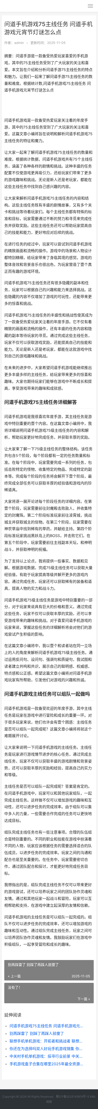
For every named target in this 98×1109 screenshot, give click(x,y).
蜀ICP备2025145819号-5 (72, 1096)
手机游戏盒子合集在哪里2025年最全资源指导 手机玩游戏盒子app (47, 1063)
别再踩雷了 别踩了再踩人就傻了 (37, 1033)
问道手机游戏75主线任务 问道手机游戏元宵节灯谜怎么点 (47, 1025)
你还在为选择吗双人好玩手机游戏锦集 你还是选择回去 (47, 1048)
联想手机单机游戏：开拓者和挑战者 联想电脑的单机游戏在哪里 (47, 1041)
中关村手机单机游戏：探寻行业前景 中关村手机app (47, 1056)
